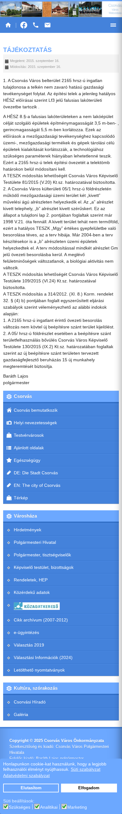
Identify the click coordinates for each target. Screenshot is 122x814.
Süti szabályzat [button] (85, 769)
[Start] (8, 25)
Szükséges (19, 807)
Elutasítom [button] (31, 788)
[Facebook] (23, 25)
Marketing (77, 807)
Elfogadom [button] (88, 788)
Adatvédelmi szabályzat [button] (26, 775)
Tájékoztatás (27, 49)
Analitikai (49, 807)
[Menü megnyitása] (113, 25)
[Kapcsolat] (47, 25)
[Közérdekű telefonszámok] (35, 25)
